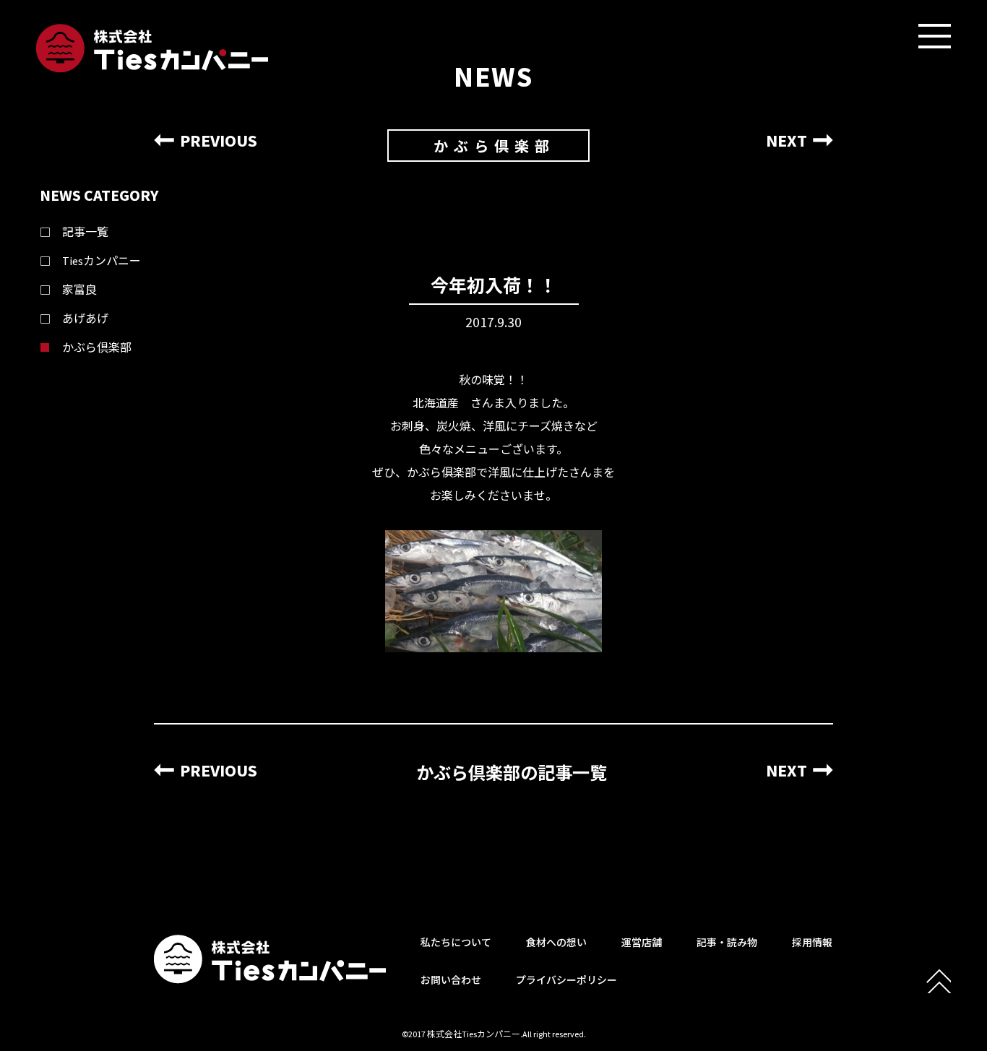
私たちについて (456, 942)
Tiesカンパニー (101, 261)
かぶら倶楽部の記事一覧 (511, 773)
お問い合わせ (451, 980)
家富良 (79, 289)
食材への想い (556, 942)
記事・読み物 (727, 942)
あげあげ (85, 318)
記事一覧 (85, 232)
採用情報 (812, 942)
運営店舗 (641, 942)
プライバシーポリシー (566, 980)
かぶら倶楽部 (97, 347)
